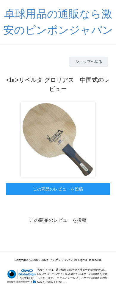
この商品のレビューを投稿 (58, 189)
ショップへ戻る (88, 61)
